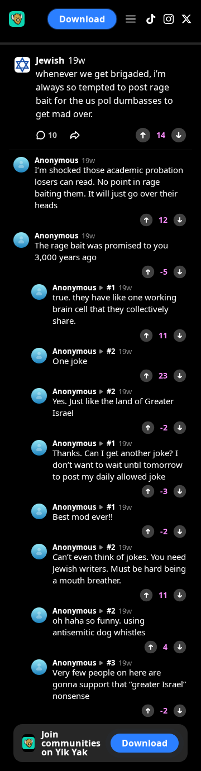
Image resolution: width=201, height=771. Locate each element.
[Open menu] (130, 19)
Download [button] (82, 19)
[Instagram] (168, 19)
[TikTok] (150, 19)
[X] (186, 19)
